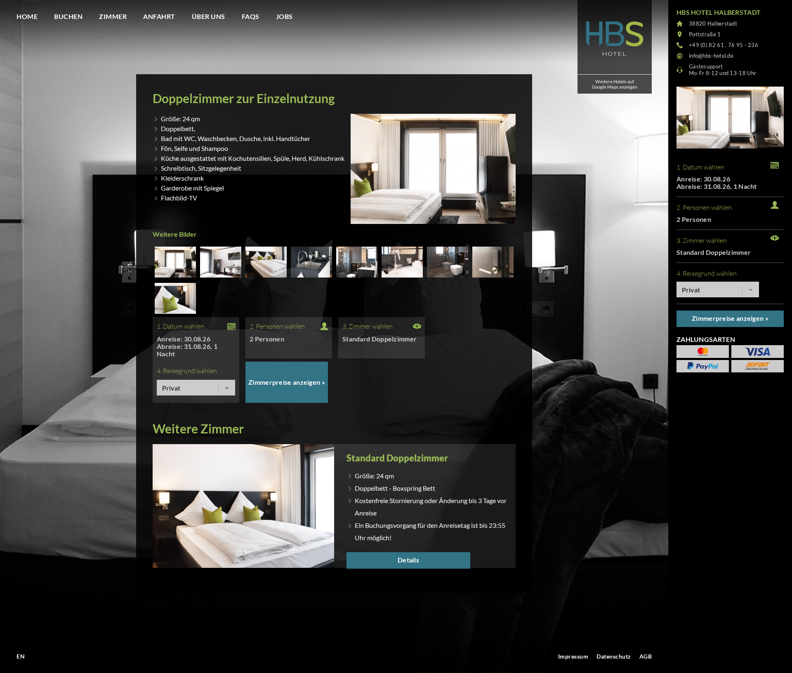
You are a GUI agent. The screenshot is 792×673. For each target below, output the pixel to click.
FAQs (250, 16)
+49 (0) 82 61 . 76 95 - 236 (723, 45)
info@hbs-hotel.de (711, 55)
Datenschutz (613, 656)
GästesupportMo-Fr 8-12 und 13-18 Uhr (722, 69)
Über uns (208, 16)
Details (408, 560)
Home (27, 16)
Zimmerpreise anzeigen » (286, 382)
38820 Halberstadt (713, 23)
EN (20, 656)
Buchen (68, 16)
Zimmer (113, 16)
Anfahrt (159, 16)
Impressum (573, 656)
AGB (645, 656)
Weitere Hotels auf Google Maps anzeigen (614, 84)
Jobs (284, 16)
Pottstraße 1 (705, 34)
